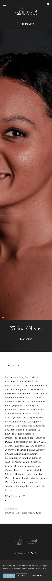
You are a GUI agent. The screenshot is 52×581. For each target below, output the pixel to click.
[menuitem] (28, 553)
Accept (8, 576)
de (36, 553)
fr (28, 553)
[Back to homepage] (26, 12)
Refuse (21, 576)
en (32, 553)
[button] (4, 4)
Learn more (36, 576)
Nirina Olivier (28, 23)
